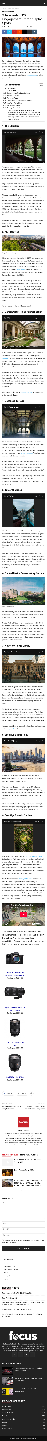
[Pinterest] (14, 32)
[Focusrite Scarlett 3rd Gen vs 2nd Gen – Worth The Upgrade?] (7, 1371)
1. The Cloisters (10, 88)
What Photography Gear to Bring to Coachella (11, 1108)
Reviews (6, 1263)
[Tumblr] (34, 32)
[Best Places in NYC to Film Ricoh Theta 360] (7, 1162)
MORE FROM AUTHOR (29, 1155)
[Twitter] (9, 32)
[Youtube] (32, 1354)
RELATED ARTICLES (10, 1155)
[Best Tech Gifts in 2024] (7, 1172)
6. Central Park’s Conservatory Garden (18, 100)
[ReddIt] (19, 32)
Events (5, 1279)
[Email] (24, 32)
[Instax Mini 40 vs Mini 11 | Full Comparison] (7, 1391)
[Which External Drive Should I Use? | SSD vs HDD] (7, 1381)
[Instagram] (20, 1354)
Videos (5, 1273)
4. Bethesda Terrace (12, 95)
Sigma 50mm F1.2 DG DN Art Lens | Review (16, 1310)
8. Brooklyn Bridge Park (13, 105)
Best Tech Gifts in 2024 (24, 1170)
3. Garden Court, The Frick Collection (18, 93)
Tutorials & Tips (9, 1266)
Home (4, 8)
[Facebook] (4, 32)
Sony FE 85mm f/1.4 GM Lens (15, 1077)
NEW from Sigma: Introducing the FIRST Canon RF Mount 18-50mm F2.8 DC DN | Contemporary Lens (28, 1183)
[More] (31, 1093)
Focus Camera (8, 27)
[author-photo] (23, 1127)
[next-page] (25, 1191)
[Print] (29, 32)
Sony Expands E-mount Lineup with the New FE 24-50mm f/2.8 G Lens (22, 1315)
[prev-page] (21, 1191)
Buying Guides (8, 1276)
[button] (44, 3)
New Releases (8, 1260)
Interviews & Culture (14, 8)
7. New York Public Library (14, 103)
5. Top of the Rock (11, 98)
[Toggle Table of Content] (40, 85)
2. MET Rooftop (10, 91)
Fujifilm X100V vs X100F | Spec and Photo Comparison (34, 1108)
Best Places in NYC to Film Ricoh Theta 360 (17, 1293)
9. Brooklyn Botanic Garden (14, 108)
